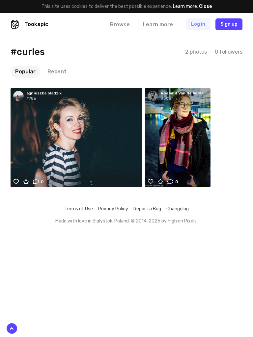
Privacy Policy (113, 209)
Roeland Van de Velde (182, 93)
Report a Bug (147, 209)
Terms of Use (79, 209)
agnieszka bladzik (44, 93)
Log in (198, 24)
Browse (120, 24)
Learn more (185, 6)
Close (205, 6)
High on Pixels (182, 221)
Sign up (229, 24)
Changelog (177, 209)
